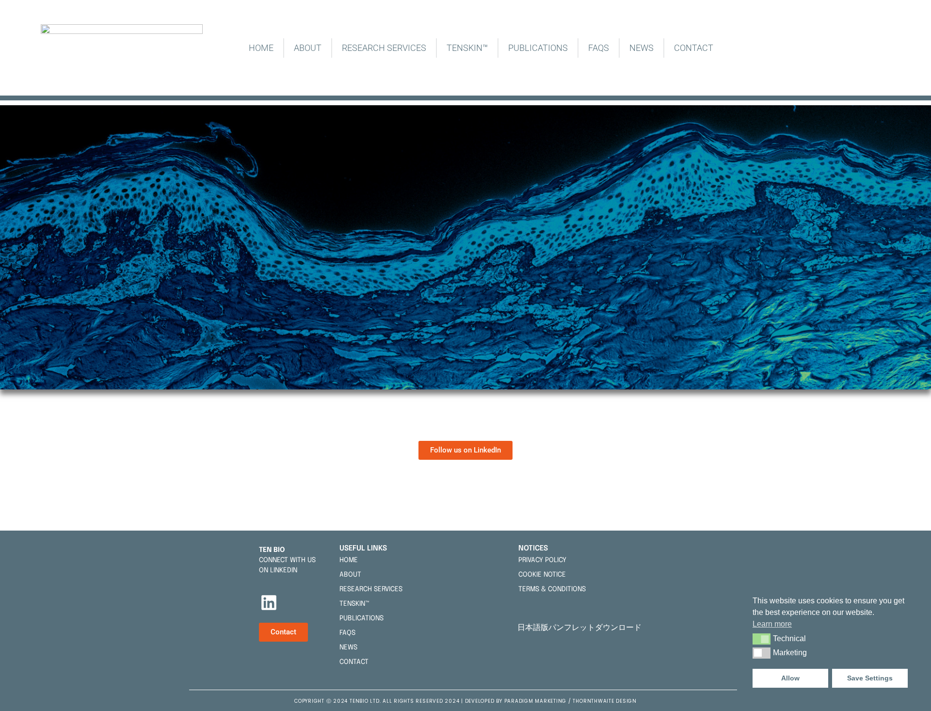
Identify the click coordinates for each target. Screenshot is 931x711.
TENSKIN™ (467, 48)
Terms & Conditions (552, 589)
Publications (538, 48)
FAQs (598, 48)
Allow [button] (790, 678)
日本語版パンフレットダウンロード (581, 627)
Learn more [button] (772, 624)
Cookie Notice (542, 574)
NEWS (641, 48)
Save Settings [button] (870, 678)
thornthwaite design (604, 701)
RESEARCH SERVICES (384, 48)
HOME (261, 48)
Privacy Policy (542, 560)
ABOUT (307, 48)
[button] (761, 638)
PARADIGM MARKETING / (538, 701)
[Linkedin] (269, 603)
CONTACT (693, 48)
